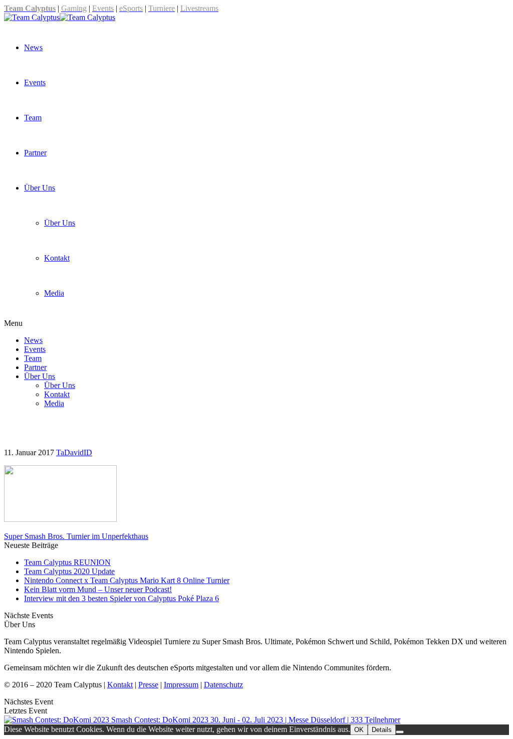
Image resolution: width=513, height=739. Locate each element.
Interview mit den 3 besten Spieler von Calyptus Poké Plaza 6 (121, 598)
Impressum (181, 684)
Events (35, 82)
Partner (35, 152)
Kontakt (57, 258)
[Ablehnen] (400, 731)
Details (382, 729)
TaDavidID (74, 452)
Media (54, 293)
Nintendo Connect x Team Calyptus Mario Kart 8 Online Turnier (126, 580)
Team (33, 117)
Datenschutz (223, 684)
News (33, 47)
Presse (148, 684)
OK (359, 729)
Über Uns (39, 187)
